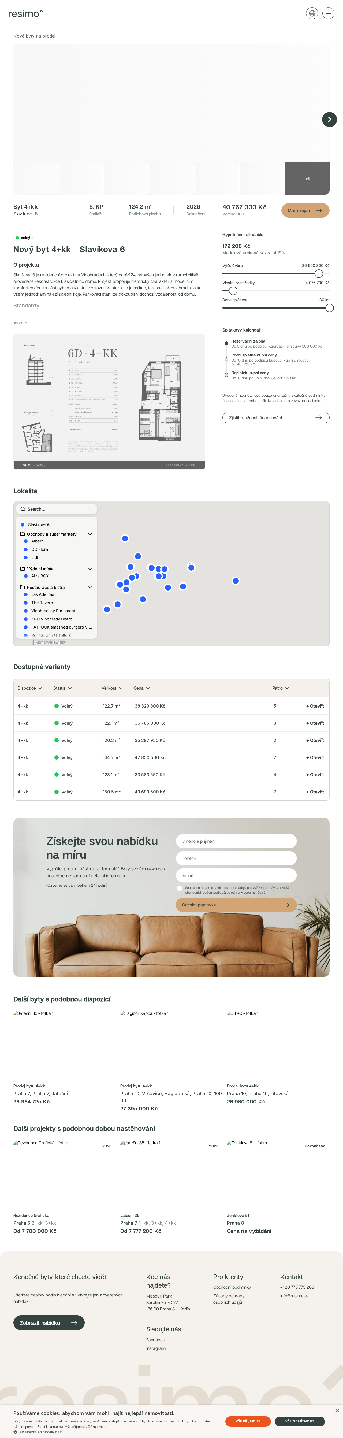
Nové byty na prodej (34, 36)
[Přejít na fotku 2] (65, 1077)
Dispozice (27, 688)
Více (17, 322)
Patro (278, 688)
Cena (139, 688)
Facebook (155, 1339)
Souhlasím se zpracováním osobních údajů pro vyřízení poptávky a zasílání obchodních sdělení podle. (238, 890)
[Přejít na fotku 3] (68, 1077)
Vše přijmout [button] (248, 1421)
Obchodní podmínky (232, 1287)
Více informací (117, 1426)
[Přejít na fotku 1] (60, 1077)
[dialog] (171, 1421)
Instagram (156, 1348)
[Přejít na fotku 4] (71, 1077)
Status (59, 688)
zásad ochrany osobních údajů (244, 892)
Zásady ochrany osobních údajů (229, 1299)
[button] (109, 402)
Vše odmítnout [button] (299, 1421)
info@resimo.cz (294, 1295)
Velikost (109, 688)
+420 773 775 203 (297, 1287)
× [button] (337, 1411)
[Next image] (329, 119)
